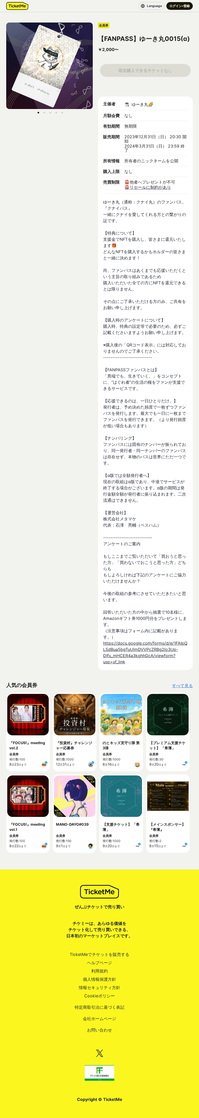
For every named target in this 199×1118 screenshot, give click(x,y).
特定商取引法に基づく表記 (99, 1007)
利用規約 (99, 971)
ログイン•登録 (179, 6)
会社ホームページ (99, 1018)
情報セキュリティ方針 (99, 987)
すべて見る (182, 686)
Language (154, 6)
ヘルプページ (99, 962)
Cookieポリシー (99, 995)
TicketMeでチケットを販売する (99, 954)
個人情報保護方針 (99, 979)
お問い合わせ (99, 1030)
